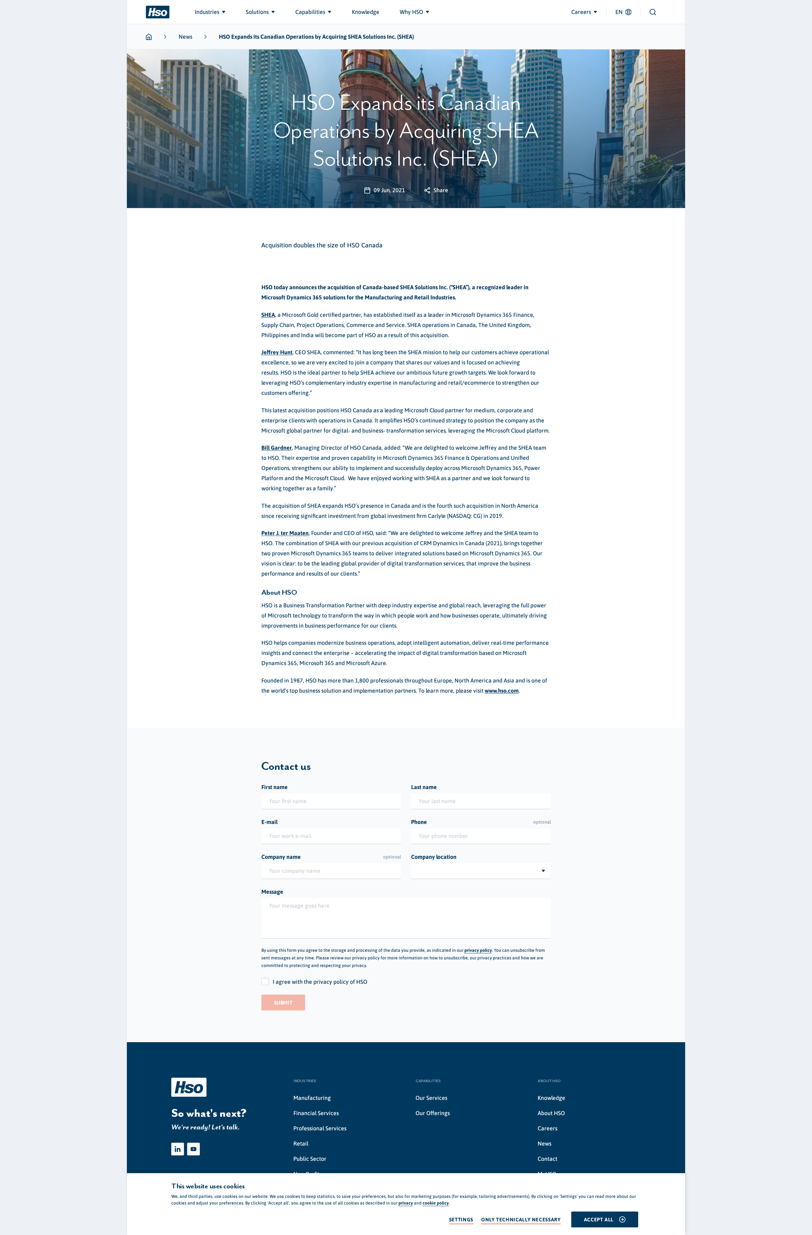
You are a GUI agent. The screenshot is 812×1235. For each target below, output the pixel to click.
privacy (405, 1203)
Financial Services (316, 1113)
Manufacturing (312, 1098)
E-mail (269, 822)
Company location (433, 856)
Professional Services (319, 1128)
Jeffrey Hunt (276, 352)
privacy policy (478, 950)
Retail (300, 1143)
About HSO (551, 1113)
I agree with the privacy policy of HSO (320, 981)
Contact (547, 1158)
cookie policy (435, 1203)
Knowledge (551, 1098)
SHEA (268, 314)
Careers (547, 1128)
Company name (331, 856)
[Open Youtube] (193, 1149)
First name (274, 787)
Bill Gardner (276, 447)
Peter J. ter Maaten (285, 533)
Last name (424, 787)
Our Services (431, 1098)
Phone (481, 822)
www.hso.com (502, 690)
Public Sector (309, 1158)
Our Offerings (433, 1113)
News (185, 36)
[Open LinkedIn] (177, 1149)
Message (272, 891)
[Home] (157, 12)
